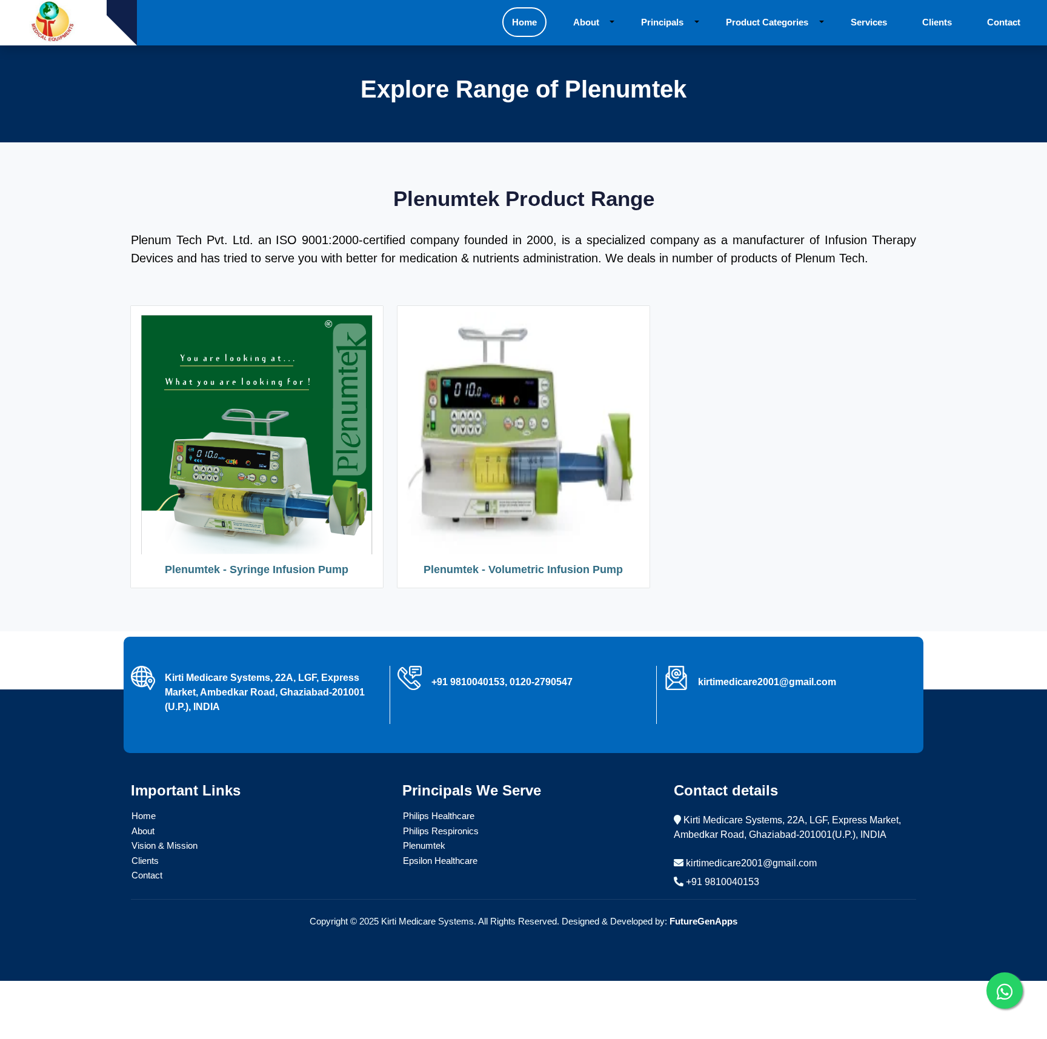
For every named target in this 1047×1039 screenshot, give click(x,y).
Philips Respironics (441, 831)
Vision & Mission (164, 845)
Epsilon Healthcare (440, 860)
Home (143, 816)
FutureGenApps (703, 921)
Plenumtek (424, 845)
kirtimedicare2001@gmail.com (751, 863)
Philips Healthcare (438, 816)
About (143, 831)
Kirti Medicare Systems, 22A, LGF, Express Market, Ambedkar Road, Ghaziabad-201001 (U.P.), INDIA (265, 692)
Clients (145, 860)
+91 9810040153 (722, 882)
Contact (146, 875)
